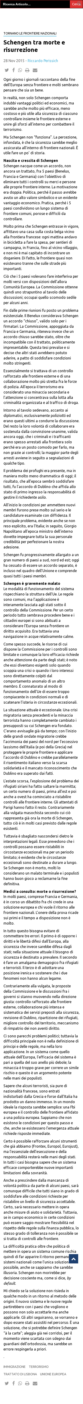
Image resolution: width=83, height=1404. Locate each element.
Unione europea (53, 1374)
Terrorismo (39, 1367)
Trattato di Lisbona (20, 1374)
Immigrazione (14, 1367)
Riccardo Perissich (43, 61)
